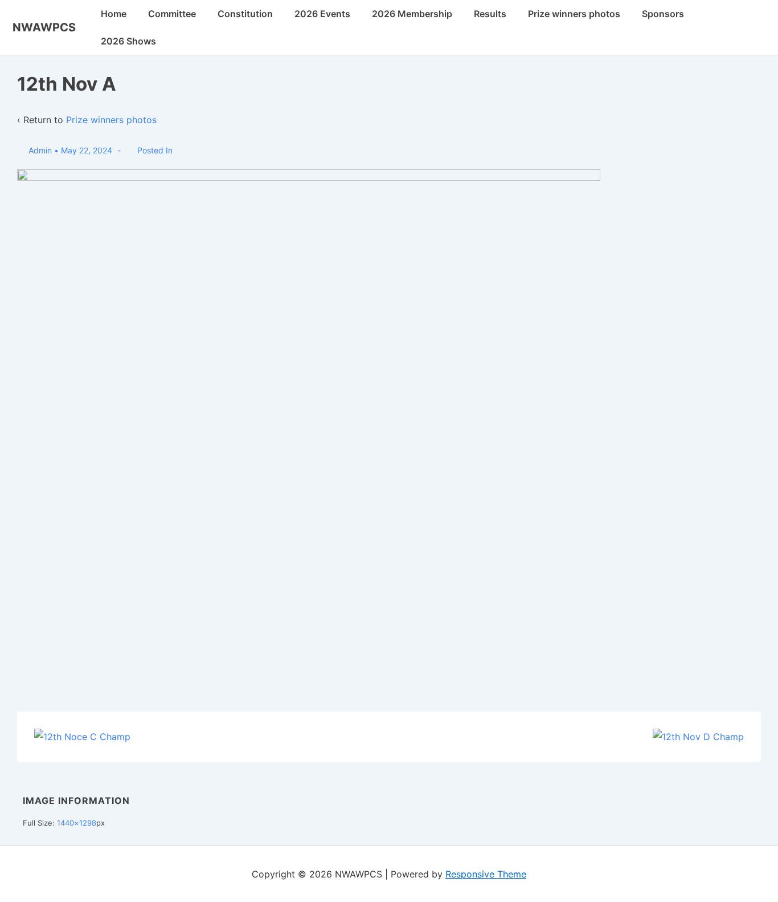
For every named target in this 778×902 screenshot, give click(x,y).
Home (113, 13)
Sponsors (663, 13)
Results (490, 13)
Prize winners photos (574, 13)
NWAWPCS (44, 27)
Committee (172, 13)
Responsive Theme (485, 874)
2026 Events (322, 13)
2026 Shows (128, 41)
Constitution (245, 13)
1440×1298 (76, 822)
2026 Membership (412, 13)
